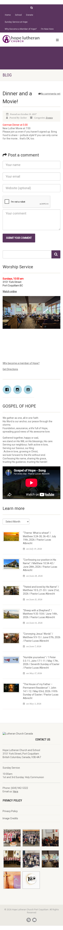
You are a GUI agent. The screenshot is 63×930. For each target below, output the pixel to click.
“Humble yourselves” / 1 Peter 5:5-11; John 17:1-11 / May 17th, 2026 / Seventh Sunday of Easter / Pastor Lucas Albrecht (41, 662)
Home (8, 15)
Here (15, 791)
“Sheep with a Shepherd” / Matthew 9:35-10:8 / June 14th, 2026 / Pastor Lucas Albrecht (40, 614)
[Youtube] (29, 389)
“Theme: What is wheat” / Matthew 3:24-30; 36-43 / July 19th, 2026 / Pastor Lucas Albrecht (39, 538)
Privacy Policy (10, 811)
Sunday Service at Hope (16, 22)
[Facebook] (8, 389)
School (18, 15)
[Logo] (21, 39)
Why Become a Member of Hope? (21, 29)
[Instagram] (18, 389)
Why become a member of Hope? (21, 363)
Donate (29, 15)
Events (49, 117)
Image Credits (10, 818)
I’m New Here (47, 29)
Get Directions (10, 369)
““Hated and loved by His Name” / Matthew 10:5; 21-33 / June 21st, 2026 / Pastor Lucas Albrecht (41, 590)
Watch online (10, 291)
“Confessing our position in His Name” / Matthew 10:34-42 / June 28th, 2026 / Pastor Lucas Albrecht (40, 565)
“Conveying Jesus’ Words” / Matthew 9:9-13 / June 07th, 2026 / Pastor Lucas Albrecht (41, 637)
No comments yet (50, 93)
